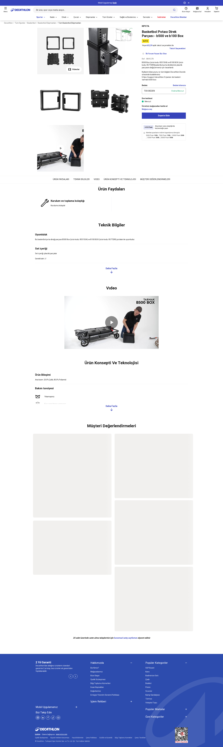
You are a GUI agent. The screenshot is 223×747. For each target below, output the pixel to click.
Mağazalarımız (96, 672)
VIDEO (97, 179)
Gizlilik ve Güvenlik (105, 738)
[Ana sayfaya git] (20, 10)
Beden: (145, 85)
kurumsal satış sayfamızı (125, 638)
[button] (111, 190)
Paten (147, 687)
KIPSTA (145, 26)
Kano (147, 672)
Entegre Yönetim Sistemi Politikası (104, 695)
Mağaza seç (147, 109)
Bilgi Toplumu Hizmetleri (100, 683)
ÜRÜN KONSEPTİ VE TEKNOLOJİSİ (120, 179)
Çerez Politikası (91, 738)
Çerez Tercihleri (140, 738)
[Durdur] (184, 3)
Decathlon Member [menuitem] (178, 17)
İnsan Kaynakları (97, 687)
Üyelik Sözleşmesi (97, 679)
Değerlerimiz (95, 691)
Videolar (76, 69)
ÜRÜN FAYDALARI (61, 179)
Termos (148, 699)
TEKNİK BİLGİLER (81, 179)
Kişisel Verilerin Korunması (59, 738)
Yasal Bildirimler (77, 738)
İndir (115, 3)
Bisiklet (148, 683)
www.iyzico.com (61, 734)
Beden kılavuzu (179, 85)
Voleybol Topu (151, 703)
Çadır (147, 679)
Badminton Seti (151, 676)
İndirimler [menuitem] (161, 17)
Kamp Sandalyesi (152, 695)
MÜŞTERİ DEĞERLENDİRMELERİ (155, 179)
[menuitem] (41, 17)
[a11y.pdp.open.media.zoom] (60, 51)
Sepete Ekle (164, 115)
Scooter (148, 691)
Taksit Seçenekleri (177, 48)
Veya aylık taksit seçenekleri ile (158, 45)
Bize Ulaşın (94, 676)
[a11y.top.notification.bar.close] (188, 3)
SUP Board (149, 668)
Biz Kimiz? (94, 668)
